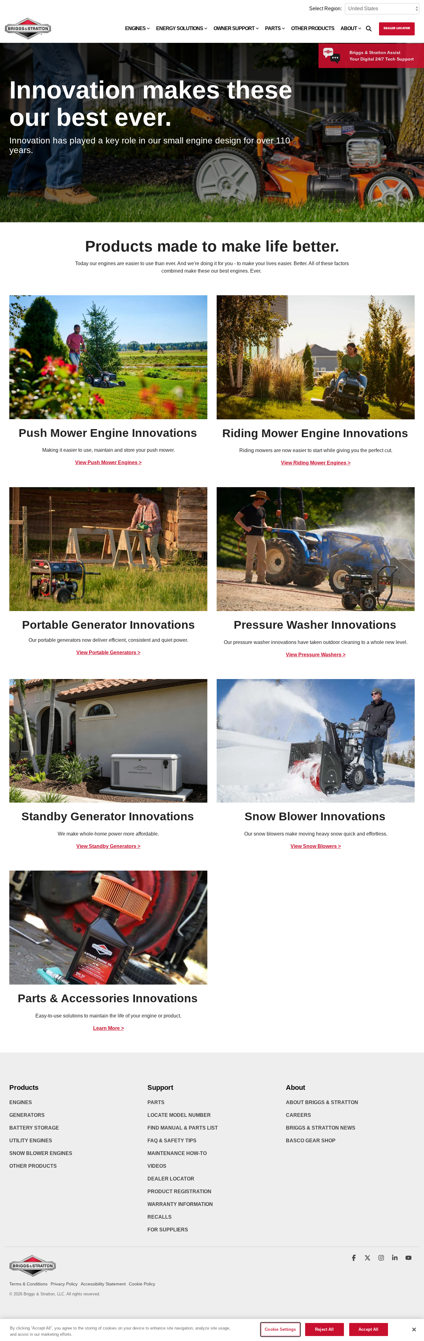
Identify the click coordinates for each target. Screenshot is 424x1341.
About (349, 28)
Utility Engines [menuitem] (30, 1140)
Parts (273, 28)
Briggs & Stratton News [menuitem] (320, 1127)
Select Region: (325, 8)
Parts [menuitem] (156, 1102)
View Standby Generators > (108, 846)
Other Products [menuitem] (33, 1166)
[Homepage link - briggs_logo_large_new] (32, 1274)
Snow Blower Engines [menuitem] (40, 1153)
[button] (354, 1258)
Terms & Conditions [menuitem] (28, 1283)
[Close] (414, 1329)
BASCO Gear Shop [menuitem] (311, 1140)
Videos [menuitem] (156, 1166)
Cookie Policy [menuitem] (142, 1283)
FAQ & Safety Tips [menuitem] (171, 1140)
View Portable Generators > (108, 652)
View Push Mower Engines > (108, 462)
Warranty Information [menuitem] (180, 1204)
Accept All (368, 1329)
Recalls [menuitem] (159, 1217)
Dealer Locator (397, 28)
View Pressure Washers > (315, 654)
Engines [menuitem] (20, 1102)
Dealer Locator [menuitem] (170, 1178)
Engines (135, 28)
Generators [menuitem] (27, 1115)
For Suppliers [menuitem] (167, 1229)
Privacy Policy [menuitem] (64, 1283)
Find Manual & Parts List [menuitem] (182, 1127)
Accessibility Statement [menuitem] (103, 1283)
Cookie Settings (280, 1329)
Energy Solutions (179, 28)
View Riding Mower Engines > (315, 462)
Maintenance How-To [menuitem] (177, 1153)
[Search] (369, 28)
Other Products (312, 28)
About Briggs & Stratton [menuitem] (322, 1102)
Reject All (324, 1329)
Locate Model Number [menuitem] (179, 1115)
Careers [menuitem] (298, 1115)
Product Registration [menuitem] (179, 1191)
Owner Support (234, 28)
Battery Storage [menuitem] (34, 1127)
